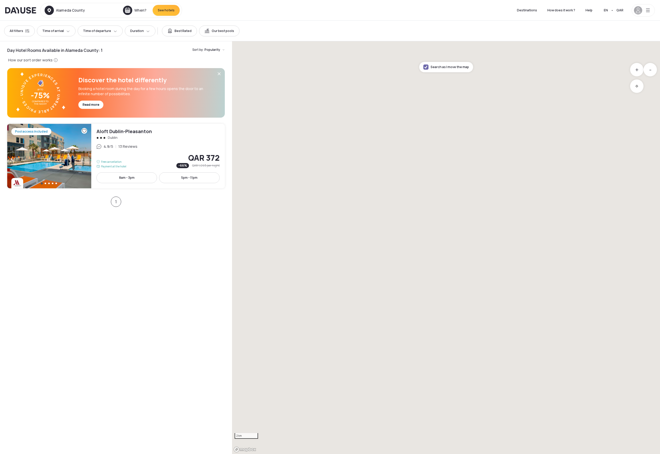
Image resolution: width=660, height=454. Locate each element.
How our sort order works (30, 60)
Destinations (527, 10)
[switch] (179, 31)
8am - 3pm (127, 177)
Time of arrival (53, 31)
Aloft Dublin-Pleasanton (116, 156)
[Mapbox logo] (245, 449)
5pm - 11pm (189, 177)
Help (588, 10)
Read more (90, 104)
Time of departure (97, 31)
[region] (446, 247)
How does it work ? (561, 10)
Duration (137, 31)
